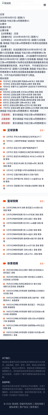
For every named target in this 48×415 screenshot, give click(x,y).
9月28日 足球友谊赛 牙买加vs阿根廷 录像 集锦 (23, 92)
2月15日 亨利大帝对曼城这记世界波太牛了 (24, 137)
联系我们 (34, 407)
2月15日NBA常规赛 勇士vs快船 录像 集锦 (23, 230)
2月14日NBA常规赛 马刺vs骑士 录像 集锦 (24, 250)
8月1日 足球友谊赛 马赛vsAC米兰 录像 (19, 102)
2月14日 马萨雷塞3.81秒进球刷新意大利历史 (25, 170)
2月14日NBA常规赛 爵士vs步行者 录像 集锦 (24, 245)
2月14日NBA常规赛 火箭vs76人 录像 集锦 (24, 254)
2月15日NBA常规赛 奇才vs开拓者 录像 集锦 (24, 214)
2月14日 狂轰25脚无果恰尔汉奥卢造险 (22, 174)
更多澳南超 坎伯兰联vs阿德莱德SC (29, 114)
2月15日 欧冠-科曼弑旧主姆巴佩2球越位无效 (25, 152)
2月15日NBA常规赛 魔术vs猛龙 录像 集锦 (23, 234)
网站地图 (39, 403)
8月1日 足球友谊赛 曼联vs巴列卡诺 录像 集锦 (22, 105)
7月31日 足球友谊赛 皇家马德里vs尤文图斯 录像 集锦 (25, 108)
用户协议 (24, 407)
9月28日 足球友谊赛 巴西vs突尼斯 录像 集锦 (22, 94)
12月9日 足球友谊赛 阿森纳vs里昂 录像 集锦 (22, 84)
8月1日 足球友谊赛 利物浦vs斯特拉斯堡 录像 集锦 (24, 100)
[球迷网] (15, 5)
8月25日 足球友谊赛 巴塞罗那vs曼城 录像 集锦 (23, 97)
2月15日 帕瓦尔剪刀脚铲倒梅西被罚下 (22, 148)
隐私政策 (13, 407)
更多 (42, 130)
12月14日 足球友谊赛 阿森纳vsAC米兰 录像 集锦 (23, 81)
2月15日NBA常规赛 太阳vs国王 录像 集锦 (23, 219)
